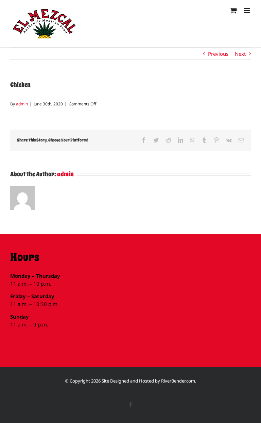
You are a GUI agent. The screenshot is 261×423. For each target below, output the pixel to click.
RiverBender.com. (178, 381)
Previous (218, 53)
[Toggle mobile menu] (247, 10)
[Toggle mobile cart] (233, 10)
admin (22, 104)
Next (240, 53)
